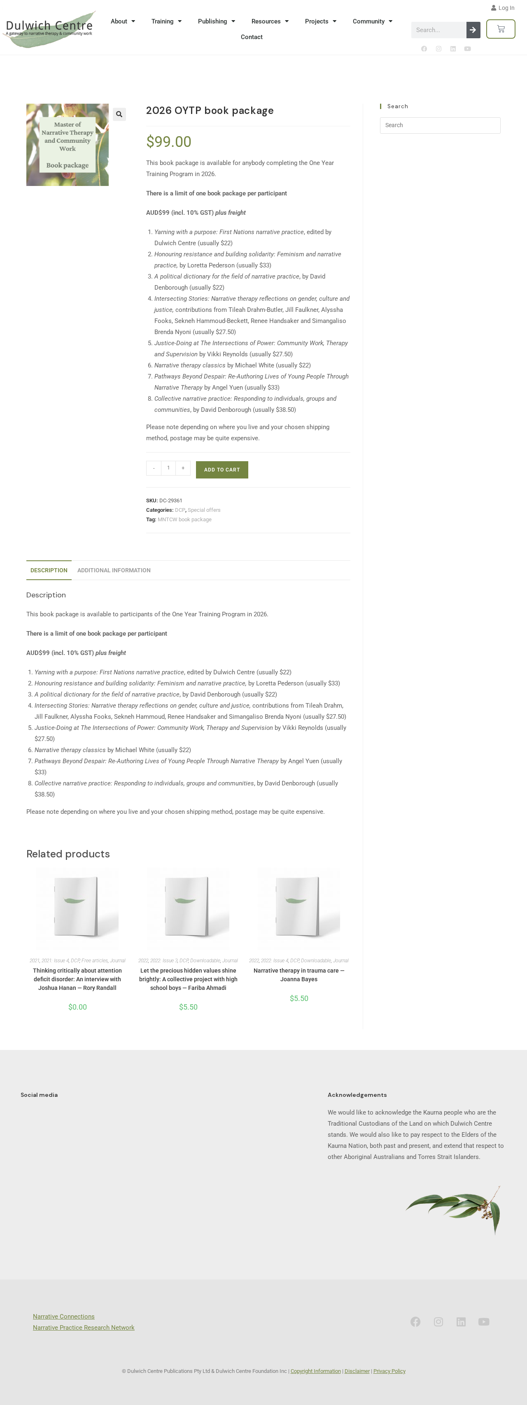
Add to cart (222, 470)
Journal (118, 961)
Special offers (204, 510)
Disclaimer (357, 1371)
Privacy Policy (389, 1371)
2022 (143, 961)
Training (163, 21)
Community (369, 21)
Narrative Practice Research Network (84, 1327)
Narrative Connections (64, 1316)
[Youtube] (467, 48)
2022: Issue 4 (274, 961)
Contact (252, 37)
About (119, 21)
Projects (317, 21)
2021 (35, 961)
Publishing (212, 21)
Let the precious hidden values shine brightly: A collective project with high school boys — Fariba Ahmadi (188, 979)
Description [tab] (49, 570)
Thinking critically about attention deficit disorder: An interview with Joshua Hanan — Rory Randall (77, 979)
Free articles (95, 961)
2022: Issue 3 (163, 961)
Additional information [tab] (114, 570)
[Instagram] (438, 48)
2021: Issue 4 (55, 961)
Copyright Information (316, 1371)
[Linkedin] (453, 48)
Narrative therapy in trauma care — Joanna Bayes (299, 974)
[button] (119, 114)
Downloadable (205, 961)
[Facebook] (424, 48)
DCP (180, 510)
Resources (266, 21)
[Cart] (500, 29)
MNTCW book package (185, 519)
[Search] (473, 30)
